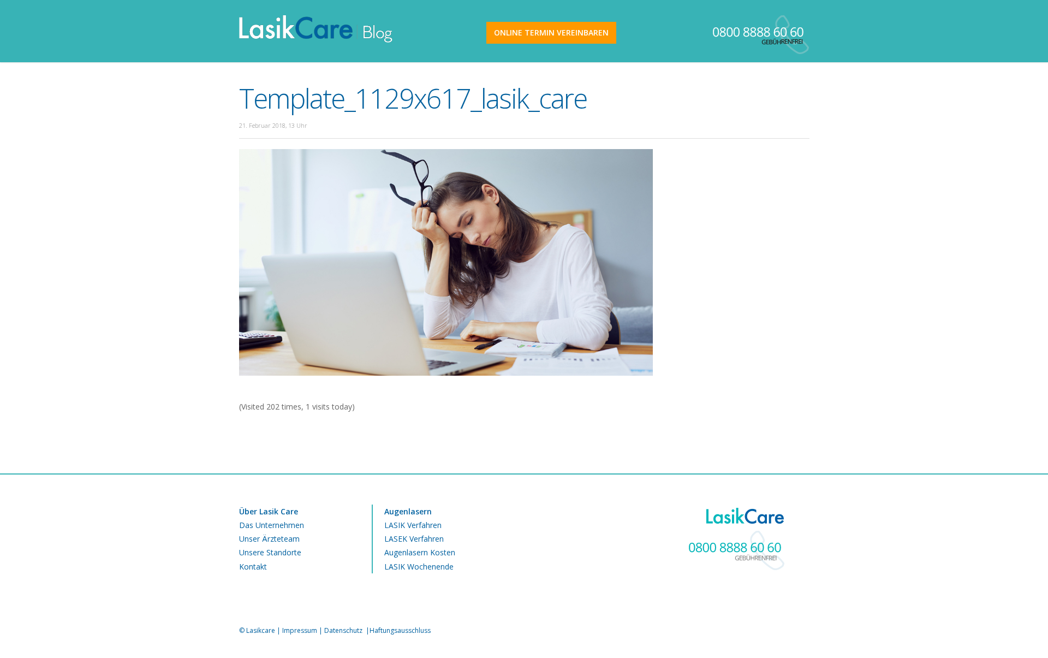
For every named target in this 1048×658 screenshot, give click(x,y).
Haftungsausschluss (400, 630)
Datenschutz (344, 630)
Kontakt (253, 566)
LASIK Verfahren (413, 525)
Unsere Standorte (270, 552)
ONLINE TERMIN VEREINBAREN (551, 32)
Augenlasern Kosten (419, 552)
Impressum (299, 630)
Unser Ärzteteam (269, 538)
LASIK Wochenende (419, 566)
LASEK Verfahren (414, 538)
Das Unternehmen (271, 525)
